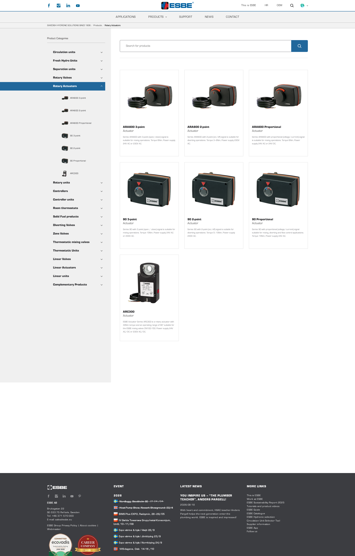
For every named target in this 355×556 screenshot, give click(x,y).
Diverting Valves (64, 225)
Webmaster (54, 529)
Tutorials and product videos (263, 506)
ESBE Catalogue (256, 514)
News (209, 17)
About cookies (88, 526)
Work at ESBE (255, 499)
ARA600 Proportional (80, 123)
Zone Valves (61, 233)
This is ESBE (248, 5)
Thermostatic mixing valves (71, 242)
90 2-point (74, 148)
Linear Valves (62, 259)
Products (156, 17)
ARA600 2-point (77, 111)
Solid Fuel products (66, 216)
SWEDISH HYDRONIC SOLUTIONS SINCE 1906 (69, 25)
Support (185, 17)
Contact (232, 17)
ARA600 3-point (77, 98)
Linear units (61, 276)
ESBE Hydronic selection (261, 517)
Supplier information (258, 524)
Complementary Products (70, 284)
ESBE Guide (254, 510)
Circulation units (64, 52)
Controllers (60, 191)
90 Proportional (77, 161)
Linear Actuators (64, 267)
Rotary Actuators (65, 86)
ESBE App (252, 528)
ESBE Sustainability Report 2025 (266, 503)
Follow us (252, 532)
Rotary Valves (62, 77)
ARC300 (73, 173)
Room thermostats (65, 208)
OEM (279, 5)
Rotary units (61, 182)
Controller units (63, 199)
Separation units (64, 69)
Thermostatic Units (66, 250)
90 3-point (74, 136)
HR (266, 5)
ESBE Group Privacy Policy (62, 526)
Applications (126, 17)
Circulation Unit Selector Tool (263, 521)
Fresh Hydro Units (65, 60)
